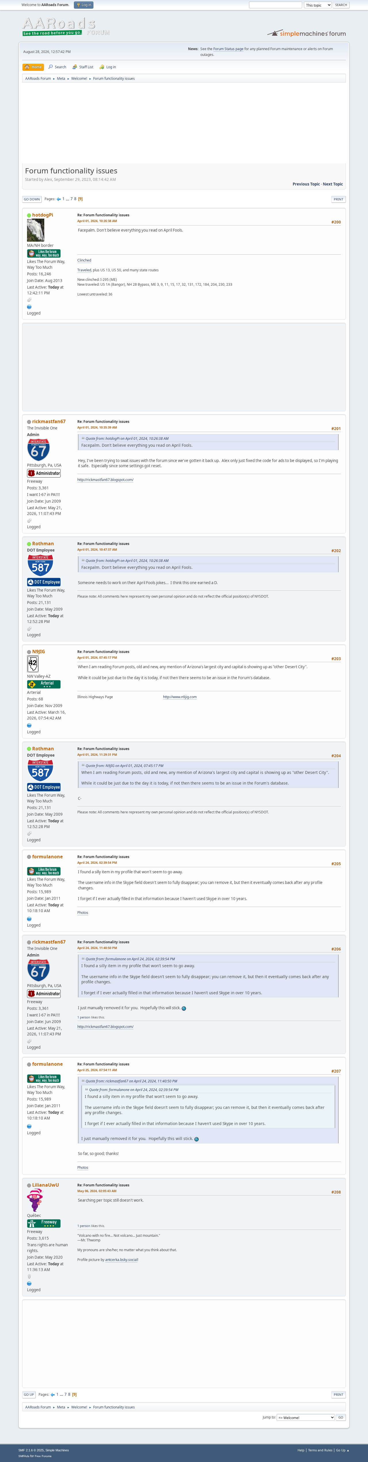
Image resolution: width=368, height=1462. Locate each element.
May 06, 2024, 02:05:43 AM (96, 1191)
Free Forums (43, 1456)
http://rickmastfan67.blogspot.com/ (105, 479)
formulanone (47, 856)
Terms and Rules (320, 1450)
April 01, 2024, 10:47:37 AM (97, 549)
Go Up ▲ (343, 1450)
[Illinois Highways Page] (29, 724)
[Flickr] (29, 1282)
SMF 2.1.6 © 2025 (31, 1450)
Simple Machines (57, 1450)
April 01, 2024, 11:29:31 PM (97, 754)
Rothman (43, 543)
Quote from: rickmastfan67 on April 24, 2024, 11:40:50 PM (131, 1081)
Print (338, 199)
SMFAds (23, 1456)
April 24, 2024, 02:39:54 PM (97, 862)
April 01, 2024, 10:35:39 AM (97, 427)
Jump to (269, 1416)
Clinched (84, 260)
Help (301, 1450)
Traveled (84, 270)
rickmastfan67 (49, 421)
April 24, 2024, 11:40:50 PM (97, 948)
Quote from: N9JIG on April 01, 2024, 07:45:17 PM (124, 765)
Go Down (32, 199)
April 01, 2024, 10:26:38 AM (97, 221)
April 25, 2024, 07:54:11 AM (97, 1070)
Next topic (333, 184)
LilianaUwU (45, 1185)
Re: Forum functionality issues (103, 215)
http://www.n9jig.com (180, 696)
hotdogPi (42, 215)
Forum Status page (228, 48)
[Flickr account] (29, 306)
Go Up (29, 1394)
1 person (83, 1017)
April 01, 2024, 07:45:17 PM (97, 657)
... (68, 198)
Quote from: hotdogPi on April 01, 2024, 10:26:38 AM (127, 438)
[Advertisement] (184, 125)
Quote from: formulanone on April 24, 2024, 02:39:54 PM (130, 959)
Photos (82, 912)
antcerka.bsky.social (121, 1259)
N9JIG (38, 651)
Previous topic (306, 184)
